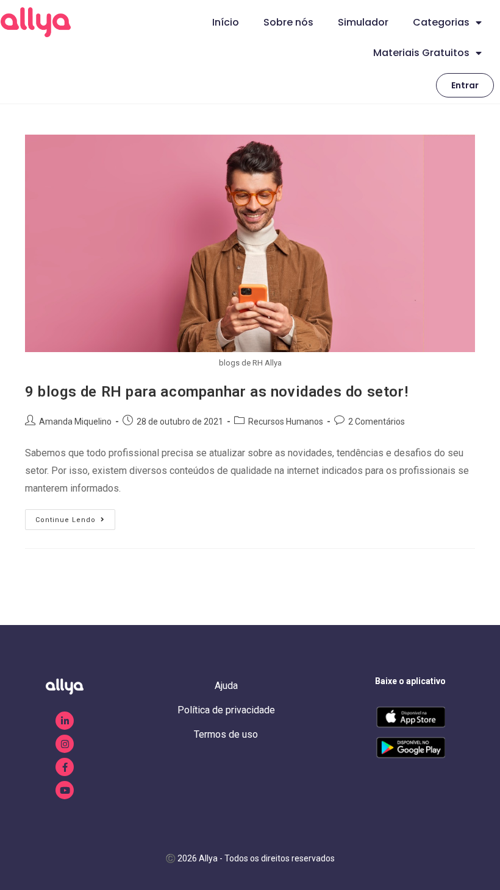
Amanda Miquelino (75, 421)
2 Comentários (376, 421)
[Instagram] (64, 744)
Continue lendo (75, 516)
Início (225, 22)
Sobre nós (288, 22)
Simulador (363, 22)
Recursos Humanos (285, 421)
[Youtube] (64, 790)
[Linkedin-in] (64, 721)
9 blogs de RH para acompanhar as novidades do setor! (216, 391)
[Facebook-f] (64, 767)
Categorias (441, 22)
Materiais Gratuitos (421, 53)
